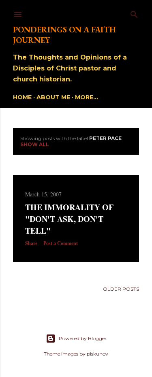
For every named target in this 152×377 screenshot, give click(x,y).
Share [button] (31, 243)
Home (22, 97)
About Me (53, 97)
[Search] (134, 13)
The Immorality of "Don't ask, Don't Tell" (69, 218)
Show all (34, 144)
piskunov (97, 354)
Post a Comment (60, 243)
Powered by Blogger (83, 338)
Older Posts (121, 289)
